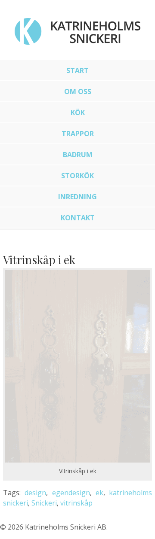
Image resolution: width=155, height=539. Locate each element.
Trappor (78, 133)
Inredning (77, 196)
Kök (78, 112)
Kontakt (78, 217)
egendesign (71, 492)
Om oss (77, 91)
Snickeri (44, 503)
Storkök (77, 175)
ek (99, 492)
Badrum (78, 154)
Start (77, 70)
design (35, 492)
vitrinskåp (76, 503)
